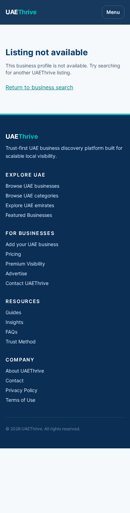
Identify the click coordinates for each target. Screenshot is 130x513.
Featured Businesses (29, 215)
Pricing (13, 254)
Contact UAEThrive (27, 283)
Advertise (16, 273)
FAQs (11, 332)
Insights (14, 322)
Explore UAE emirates (30, 205)
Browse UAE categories (32, 195)
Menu (113, 12)
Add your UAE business (32, 244)
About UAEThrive (25, 371)
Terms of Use (20, 400)
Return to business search (39, 87)
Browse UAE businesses (32, 186)
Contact (15, 380)
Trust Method (21, 341)
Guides (13, 312)
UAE (21, 12)
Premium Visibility (25, 264)
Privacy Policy (21, 390)
